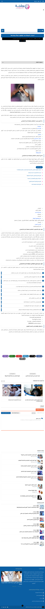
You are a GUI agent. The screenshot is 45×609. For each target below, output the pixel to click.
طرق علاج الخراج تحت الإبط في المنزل (31, 525)
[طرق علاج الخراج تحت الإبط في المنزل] (42, 526)
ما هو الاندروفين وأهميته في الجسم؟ (34, 178)
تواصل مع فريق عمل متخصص (37, 601)
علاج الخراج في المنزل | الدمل (33, 519)
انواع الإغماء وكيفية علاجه (36, 184)
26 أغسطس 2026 (37, 38)
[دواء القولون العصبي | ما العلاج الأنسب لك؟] (42, 544)
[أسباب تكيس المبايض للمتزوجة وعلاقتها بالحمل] (40, 478)
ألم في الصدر (38, 224)
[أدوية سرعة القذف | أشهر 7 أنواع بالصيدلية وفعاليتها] (42, 507)
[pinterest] (35, 1)
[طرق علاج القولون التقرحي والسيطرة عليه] (42, 538)
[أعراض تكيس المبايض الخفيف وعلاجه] (40, 467)
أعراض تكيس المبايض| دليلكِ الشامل (29, 471)
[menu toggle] (43, 1)
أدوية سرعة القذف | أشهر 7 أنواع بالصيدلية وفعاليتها (28, 507)
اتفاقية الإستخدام (39, 595)
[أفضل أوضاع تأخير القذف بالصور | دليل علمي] (42, 513)
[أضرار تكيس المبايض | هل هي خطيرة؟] (40, 456)
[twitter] (39, 1)
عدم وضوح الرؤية (37, 218)
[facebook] (40, 1)
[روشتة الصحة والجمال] (22, 6)
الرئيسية (40, 30)
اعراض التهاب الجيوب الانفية (31, 485)
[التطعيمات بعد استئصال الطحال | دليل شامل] (42, 532)
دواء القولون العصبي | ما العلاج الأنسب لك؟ (30, 544)
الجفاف (39, 126)
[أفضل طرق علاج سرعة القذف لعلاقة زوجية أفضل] (11, 576)
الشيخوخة (38, 152)
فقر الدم (39, 128)
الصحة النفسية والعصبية (16, 38)
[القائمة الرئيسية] (2, 30)
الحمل (39, 134)
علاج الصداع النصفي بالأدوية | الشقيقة (34, 175)
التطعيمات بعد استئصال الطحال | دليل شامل (29, 531)
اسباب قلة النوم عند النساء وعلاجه (34, 172)
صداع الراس (38, 212)
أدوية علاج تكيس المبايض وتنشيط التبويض (27, 460)
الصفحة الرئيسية (24, 38)
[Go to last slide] (4, 381)
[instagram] (37, 1)
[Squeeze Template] (43, 607)
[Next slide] (2, 381)
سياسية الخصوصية (38, 592)
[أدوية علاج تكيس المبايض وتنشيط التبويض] (40, 462)
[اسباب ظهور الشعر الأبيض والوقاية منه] (40, 497)
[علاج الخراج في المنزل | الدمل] (42, 519)
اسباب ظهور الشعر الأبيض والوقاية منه (28, 496)
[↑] (22, 606)
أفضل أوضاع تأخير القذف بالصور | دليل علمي (29, 513)
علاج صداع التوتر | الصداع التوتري (35, 181)
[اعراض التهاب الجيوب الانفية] (40, 486)
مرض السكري (37, 138)
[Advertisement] (22, 19)
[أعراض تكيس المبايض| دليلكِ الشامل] (40, 473)
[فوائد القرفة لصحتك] (40, 492)
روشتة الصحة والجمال (29, 607)
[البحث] (2, 1)
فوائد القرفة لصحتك (32, 490)
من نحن (41, 598)
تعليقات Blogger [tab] (40, 409)
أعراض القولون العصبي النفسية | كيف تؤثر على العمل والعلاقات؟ (29, 169)
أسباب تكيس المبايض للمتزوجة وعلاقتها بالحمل (26, 477)
